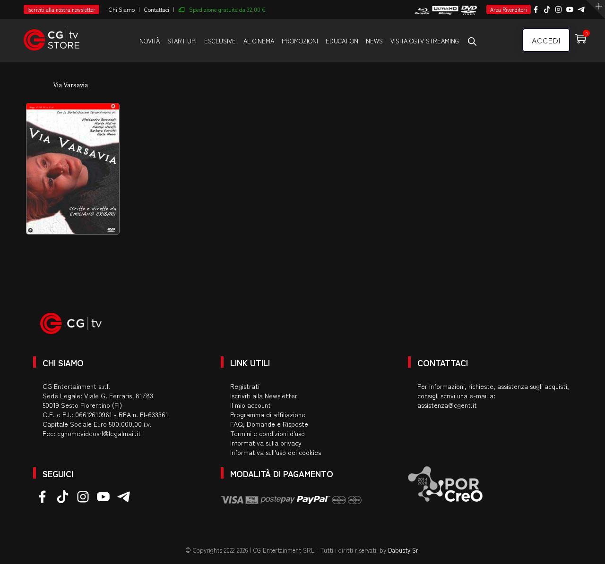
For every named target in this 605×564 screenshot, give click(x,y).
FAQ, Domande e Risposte (269, 424)
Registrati (244, 386)
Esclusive (220, 40)
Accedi (546, 40)
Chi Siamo (122, 9)
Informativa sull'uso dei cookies (275, 452)
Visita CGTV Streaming (424, 40)
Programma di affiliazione (267, 414)
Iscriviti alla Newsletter (263, 395)
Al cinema (258, 40)
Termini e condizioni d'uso (267, 433)
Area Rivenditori (508, 9)
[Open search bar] (472, 41)
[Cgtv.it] (51, 35)
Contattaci (156, 9)
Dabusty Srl (404, 550)
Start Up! (182, 40)
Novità (149, 40)
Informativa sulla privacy (266, 442)
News (374, 40)
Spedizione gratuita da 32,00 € (227, 9)
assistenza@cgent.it (447, 405)
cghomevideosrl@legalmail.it (99, 433)
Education (342, 40)
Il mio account (250, 405)
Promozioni (300, 40)
